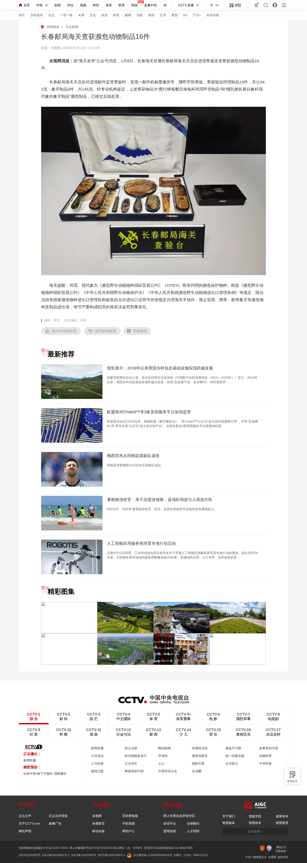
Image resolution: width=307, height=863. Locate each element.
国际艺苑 (198, 763)
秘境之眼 (97, 771)
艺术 (163, 15)
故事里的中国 (268, 748)
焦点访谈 (131, 748)
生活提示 (231, 763)
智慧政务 (255, 823)
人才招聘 (193, 831)
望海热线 (292, 781)
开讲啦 (163, 756)
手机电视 (128, 823)
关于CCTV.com (29, 823)
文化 (93, 15)
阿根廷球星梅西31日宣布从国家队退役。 (135, 465)
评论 (70, 5)
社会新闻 (72, 26)
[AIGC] (235, 5)
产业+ (197, 15)
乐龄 (139, 15)
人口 (161, 763)
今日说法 (97, 756)
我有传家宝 (200, 756)
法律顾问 (193, 823)
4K (165, 5)
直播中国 (150, 5)
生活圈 (196, 771)
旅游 (104, 15)
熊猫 (134, 5)
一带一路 (66, 15)
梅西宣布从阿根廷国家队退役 (133, 456)
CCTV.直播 (186, 5)
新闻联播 (29, 760)
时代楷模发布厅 (136, 756)
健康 (128, 15)
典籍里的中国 (134, 771)
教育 (121, 5)
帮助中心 (128, 831)
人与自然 (97, 763)
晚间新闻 (164, 748)
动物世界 (265, 756)
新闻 (57, 5)
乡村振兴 (36, 15)
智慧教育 (282, 823)
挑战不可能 (233, 748)
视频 (83, 5)
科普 (116, 15)
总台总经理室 (58, 816)
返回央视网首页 (64, 331)
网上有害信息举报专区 (179, 816)
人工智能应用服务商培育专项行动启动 (141, 543)
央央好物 (212, 15)
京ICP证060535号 (30, 855)
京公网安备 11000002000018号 (152, 855)
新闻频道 (53, 26)
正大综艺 (131, 763)
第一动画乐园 (234, 756)
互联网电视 (130, 816)
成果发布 (282, 816)
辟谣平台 (169, 823)
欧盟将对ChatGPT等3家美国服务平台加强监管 (149, 412)
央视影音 (98, 823)
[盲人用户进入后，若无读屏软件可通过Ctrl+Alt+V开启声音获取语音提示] (257, 5)
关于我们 (228, 816)
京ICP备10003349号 (83, 855)
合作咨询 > (255, 831)
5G (185, 15)
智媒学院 (255, 816)
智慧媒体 (228, 823)
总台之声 (25, 816)
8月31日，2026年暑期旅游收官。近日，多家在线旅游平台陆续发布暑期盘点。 (162, 509)
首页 (27, 5)
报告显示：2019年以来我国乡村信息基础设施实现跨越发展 (160, 368)
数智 (174, 15)
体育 (109, 5)
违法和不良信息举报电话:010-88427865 (168, 848)
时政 (39, 5)
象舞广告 (55, 823)
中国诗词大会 (167, 771)
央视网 (97, 816)
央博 (81, 15)
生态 (51, 15)
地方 (22, 15)
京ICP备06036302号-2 (56, 855)
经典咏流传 (200, 748)
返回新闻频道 (105, 331)
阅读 (151, 15)
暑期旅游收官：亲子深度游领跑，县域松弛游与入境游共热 (159, 499)
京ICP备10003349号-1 (111, 855)
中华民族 (265, 763)
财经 (96, 5)
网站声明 (25, 831)
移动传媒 (98, 831)
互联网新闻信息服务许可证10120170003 (43, 848)
